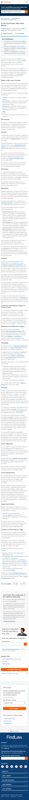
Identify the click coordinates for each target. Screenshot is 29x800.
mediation (10, 336)
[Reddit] (21, 766)
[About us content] (26, 771)
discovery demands (10, 570)
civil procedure (20, 355)
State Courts (7, 723)
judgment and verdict (12, 515)
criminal (13, 355)
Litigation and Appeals (15, 18)
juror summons (20, 411)
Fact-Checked (20, 33)
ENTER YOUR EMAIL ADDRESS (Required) (10, 755)
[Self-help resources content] (26, 780)
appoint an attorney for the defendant (13, 265)
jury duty (14, 409)
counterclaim (12, 560)
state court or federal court (20, 346)
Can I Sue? (4, 661)
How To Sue (7, 721)
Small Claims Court (9, 718)
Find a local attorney (9, 621)
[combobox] (14, 702)
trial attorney (20, 74)
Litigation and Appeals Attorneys (9, 673)
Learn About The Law (5, 18)
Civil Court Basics (6, 664)
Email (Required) (6, 641)
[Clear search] (24, 702)
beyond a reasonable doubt (16, 158)
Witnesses (5, 106)
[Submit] (25, 644)
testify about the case (6, 203)
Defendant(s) (5, 101)
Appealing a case (6, 563)
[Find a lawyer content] (26, 775)
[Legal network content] (26, 788)
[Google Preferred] (25, 766)
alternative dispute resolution (14, 331)
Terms (2, 796)
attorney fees (23, 297)
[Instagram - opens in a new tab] (16, 766)
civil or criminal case (15, 347)
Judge (3, 111)
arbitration (18, 336)
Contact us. (6, 748)
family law (24, 561)
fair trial (23, 352)
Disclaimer (13, 796)
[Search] (26, 2)
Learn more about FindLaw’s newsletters (10, 649)
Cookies (19, 796)
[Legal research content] (26, 784)
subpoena (6, 248)
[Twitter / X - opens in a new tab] (11, 766)
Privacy (7, 796)
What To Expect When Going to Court (8, 19)
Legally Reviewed (8, 33)
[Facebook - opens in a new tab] (2, 766)
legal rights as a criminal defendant (14, 556)
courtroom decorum (10, 357)
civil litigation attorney (18, 573)
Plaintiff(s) (4, 97)
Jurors (3, 113)
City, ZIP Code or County (9, 700)
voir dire (10, 417)
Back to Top (15, 731)
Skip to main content (14, 1)
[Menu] (2, 2)
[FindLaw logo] (7, 2)
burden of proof (15, 138)
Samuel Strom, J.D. (6, 28)
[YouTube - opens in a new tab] (7, 766)
